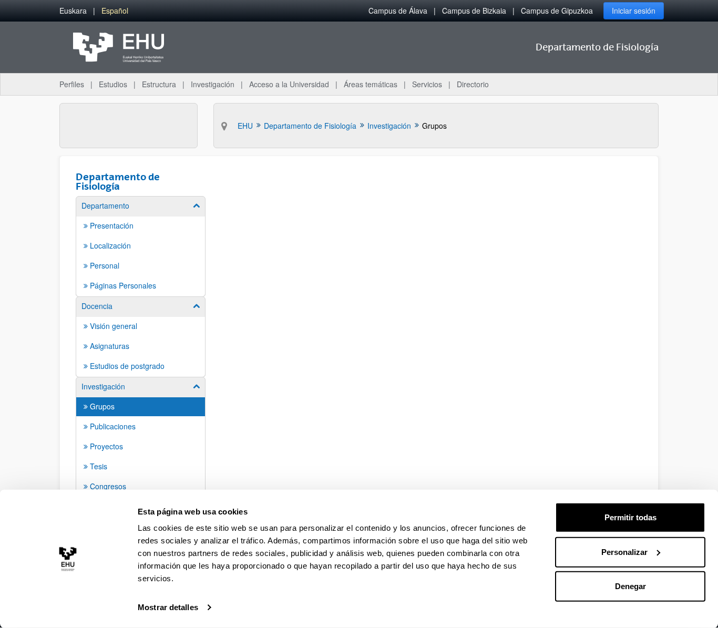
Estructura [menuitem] (159, 84)
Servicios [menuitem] (427, 84)
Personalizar (624, 551)
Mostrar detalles (168, 607)
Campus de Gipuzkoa (557, 10)
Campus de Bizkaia (474, 10)
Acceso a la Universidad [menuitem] (289, 84)
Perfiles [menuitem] (71, 84)
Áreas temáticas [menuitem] (370, 84)
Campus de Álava (397, 10)
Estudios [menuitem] (113, 84)
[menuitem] (73, 11)
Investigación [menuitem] (212, 84)
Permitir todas (630, 517)
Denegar (630, 586)
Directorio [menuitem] (473, 84)
